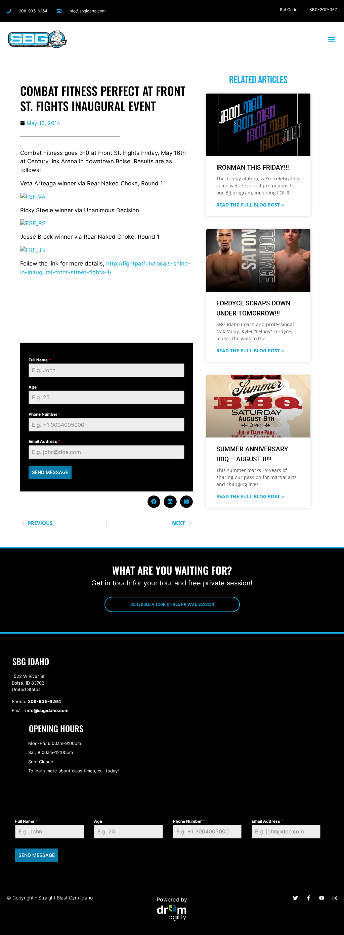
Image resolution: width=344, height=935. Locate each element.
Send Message (50, 472)
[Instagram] (289, 10)
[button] (331, 39)
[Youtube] (321, 897)
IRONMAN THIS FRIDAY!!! (252, 167)
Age (33, 387)
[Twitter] (302, 10)
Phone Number (45, 414)
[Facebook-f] (276, 10)
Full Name (40, 359)
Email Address (44, 441)
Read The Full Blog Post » (250, 204)
